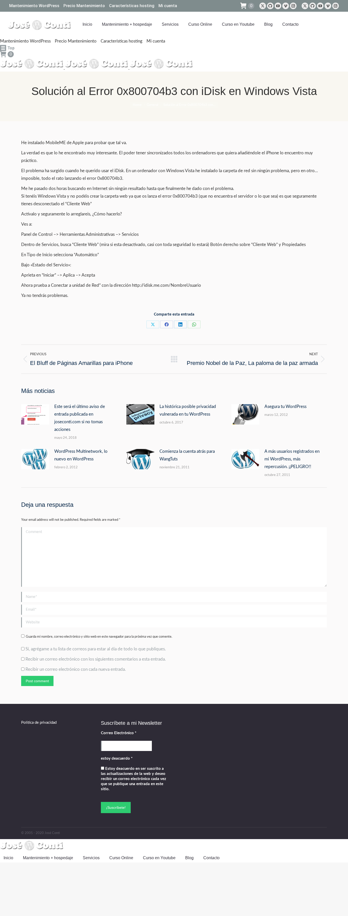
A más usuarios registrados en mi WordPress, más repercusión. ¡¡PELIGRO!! (291, 459)
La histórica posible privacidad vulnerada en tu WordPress (187, 410)
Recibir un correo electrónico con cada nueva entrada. (75, 669)
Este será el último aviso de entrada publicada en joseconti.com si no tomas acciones (79, 418)
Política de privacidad (39, 722)
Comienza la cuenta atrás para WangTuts (187, 455)
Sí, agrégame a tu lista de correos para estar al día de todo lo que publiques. (95, 649)
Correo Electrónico (118, 733)
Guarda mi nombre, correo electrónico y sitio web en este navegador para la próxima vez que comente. (99, 636)
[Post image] (35, 414)
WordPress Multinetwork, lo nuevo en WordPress (81, 455)
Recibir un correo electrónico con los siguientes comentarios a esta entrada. (95, 659)
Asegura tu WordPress (285, 406)
